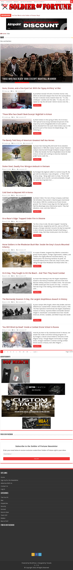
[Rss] (56, 2)
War (13, 91)
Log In (3, 489)
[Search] (71, 1)
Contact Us (9, 1)
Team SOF (4, 515)
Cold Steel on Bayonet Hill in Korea (17, 192)
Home (4, 33)
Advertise (16, 1)
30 (27, 352)
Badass (3, 518)
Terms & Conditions (39, 1)
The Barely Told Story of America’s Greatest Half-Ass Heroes (28, 140)
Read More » (37, 105)
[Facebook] (58, 2)
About (2, 1)
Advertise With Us (6, 483)
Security (3, 506)
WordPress (33, 563)
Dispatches (4, 503)
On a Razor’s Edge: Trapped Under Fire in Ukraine (23, 218)
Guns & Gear (5, 512)
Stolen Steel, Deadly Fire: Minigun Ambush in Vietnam (26, 166)
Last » (35, 352)
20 (23, 352)
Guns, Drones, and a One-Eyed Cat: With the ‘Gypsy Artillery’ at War (31, 88)
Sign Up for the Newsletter (9, 480)
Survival (3, 509)
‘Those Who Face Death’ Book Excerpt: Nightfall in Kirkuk (29, 79)
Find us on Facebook (6, 434)
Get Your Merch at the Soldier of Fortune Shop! (26, 15)
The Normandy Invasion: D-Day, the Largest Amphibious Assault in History (34, 299)
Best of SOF (16, 143)
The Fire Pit (4, 497)
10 (20, 352)
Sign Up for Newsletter (26, 1)
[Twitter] (60, 2)
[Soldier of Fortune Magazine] (36, 6)
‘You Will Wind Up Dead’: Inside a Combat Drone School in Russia (30, 327)
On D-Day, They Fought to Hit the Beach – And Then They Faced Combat (33, 273)
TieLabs (48, 563)
